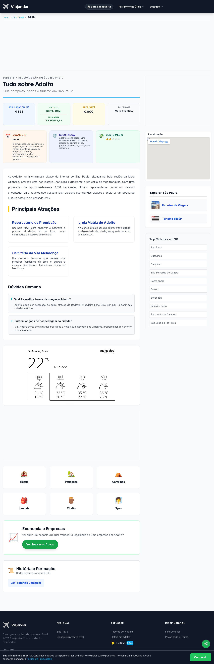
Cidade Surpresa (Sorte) (70, 637)
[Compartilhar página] (206, 644)
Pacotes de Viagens (122, 631)
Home (6, 17)
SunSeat (122, 643)
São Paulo (18, 17)
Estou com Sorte (99, 6)
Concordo (200, 657)
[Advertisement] (107, 45)
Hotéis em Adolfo (120, 637)
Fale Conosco (173, 631)
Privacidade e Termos (177, 637)
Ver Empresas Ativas (40, 544)
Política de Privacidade (39, 658)
